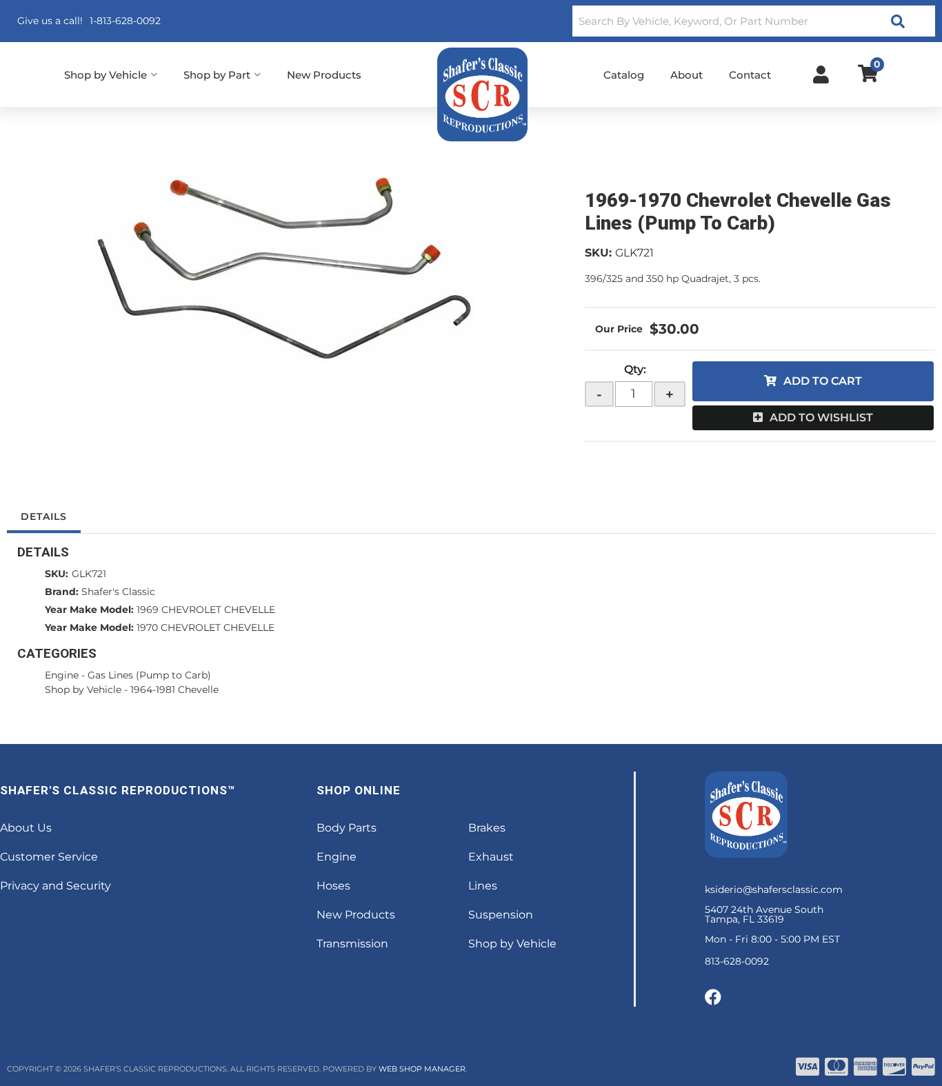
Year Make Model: (89, 609)
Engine (62, 675)
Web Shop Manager (422, 1069)
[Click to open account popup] (821, 74)
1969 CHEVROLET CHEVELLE (206, 609)
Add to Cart (822, 381)
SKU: (598, 252)
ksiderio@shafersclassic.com (774, 889)
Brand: (62, 591)
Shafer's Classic (118, 591)
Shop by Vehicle (83, 689)
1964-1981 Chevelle (174, 689)
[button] (753, 21)
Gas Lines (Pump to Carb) (149, 675)
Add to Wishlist (821, 417)
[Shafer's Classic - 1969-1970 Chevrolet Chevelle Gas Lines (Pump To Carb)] (285, 270)
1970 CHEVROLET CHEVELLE (205, 627)
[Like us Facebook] (713, 998)
